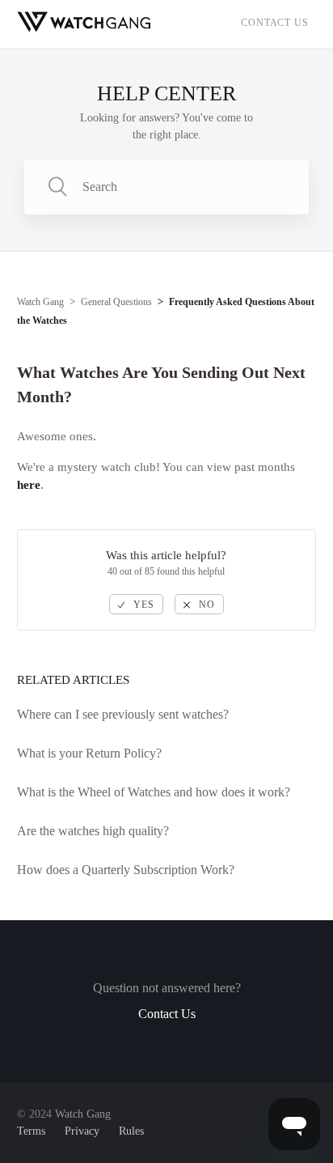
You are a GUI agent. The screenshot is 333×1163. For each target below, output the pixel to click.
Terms (31, 1131)
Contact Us (275, 22)
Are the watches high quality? (93, 831)
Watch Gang (40, 302)
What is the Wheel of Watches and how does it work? (153, 792)
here (28, 484)
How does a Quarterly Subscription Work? (125, 869)
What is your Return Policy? (89, 753)
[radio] (136, 604)
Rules (131, 1131)
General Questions (116, 302)
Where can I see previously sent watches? (123, 714)
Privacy (82, 1131)
